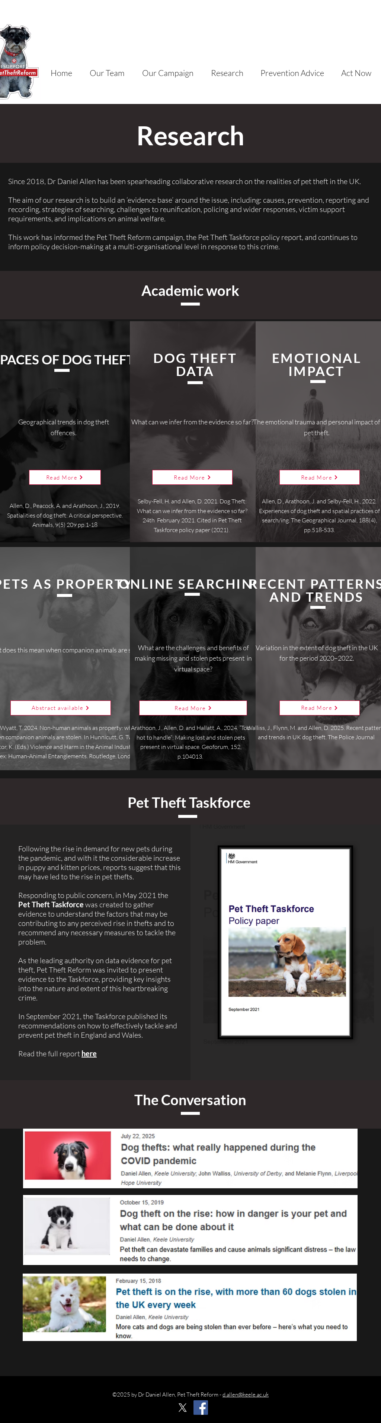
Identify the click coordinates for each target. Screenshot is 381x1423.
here (89, 1053)
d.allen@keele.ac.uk (245, 1394)
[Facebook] (200, 1407)
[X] (182, 1407)
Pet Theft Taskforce (51, 904)
